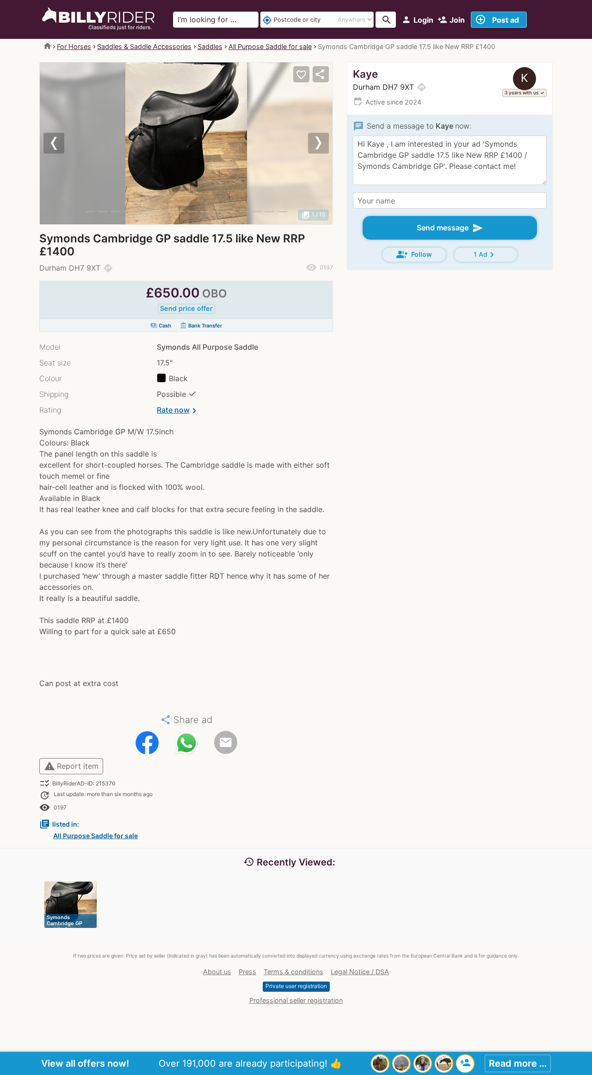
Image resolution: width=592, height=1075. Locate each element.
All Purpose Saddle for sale (270, 46)
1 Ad (485, 254)
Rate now (178, 410)
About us (217, 972)
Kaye (365, 74)
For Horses (74, 46)
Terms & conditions (293, 972)
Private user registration (296, 985)
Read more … (518, 1063)
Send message (450, 228)
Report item (71, 766)
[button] (62, 143)
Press (247, 972)
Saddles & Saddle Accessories (144, 46)
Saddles (209, 46)
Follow (414, 254)
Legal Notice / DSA (360, 972)
